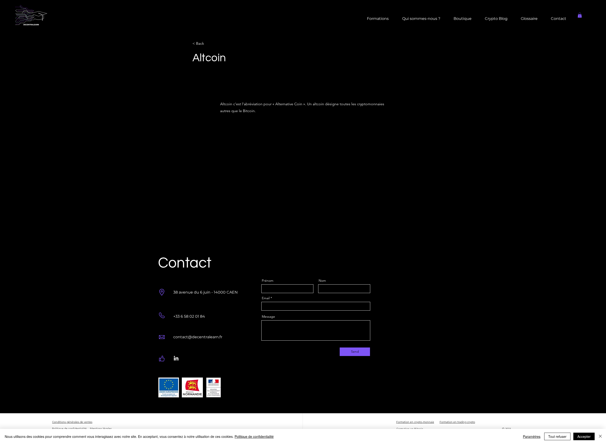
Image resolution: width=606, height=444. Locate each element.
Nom (322, 280)
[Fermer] (600, 436)
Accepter (584, 436)
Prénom (267, 280)
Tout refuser (557, 436)
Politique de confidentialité (254, 436)
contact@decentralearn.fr (197, 337)
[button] (580, 15)
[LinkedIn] (176, 358)
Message (268, 316)
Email (266, 298)
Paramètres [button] (531, 436)
